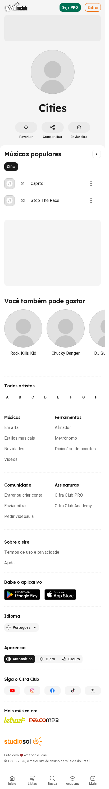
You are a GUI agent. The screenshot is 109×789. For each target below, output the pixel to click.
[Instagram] (32, 690)
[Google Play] (22, 594)
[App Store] (60, 594)
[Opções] (91, 183)
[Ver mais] (96, 154)
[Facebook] (52, 690)
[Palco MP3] (44, 720)
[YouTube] (12, 690)
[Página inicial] (16, 7)
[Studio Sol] (23, 741)
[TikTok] (73, 690)
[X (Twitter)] (93, 690)
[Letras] (14, 720)
